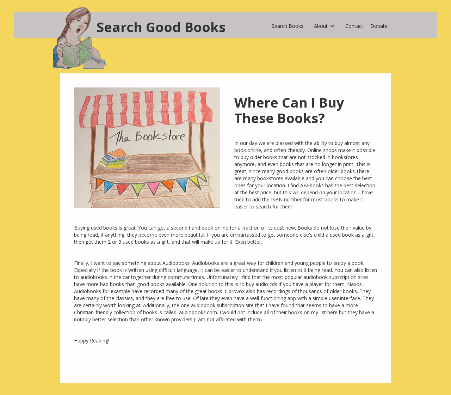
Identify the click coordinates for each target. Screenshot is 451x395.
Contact (354, 26)
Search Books (287, 26)
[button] (324, 24)
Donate (379, 26)
